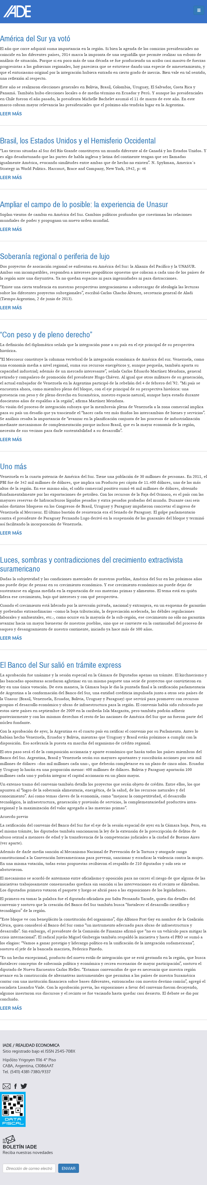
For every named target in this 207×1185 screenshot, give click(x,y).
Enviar (68, 1168)
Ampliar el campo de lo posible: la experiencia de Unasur (84, 204)
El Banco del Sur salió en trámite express (60, 665)
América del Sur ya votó (35, 38)
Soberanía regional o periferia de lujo (55, 256)
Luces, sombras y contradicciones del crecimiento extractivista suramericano (91, 564)
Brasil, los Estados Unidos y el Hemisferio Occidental (78, 141)
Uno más (13, 466)
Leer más (11, 114)
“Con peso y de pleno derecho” (46, 335)
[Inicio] (17, 11)
